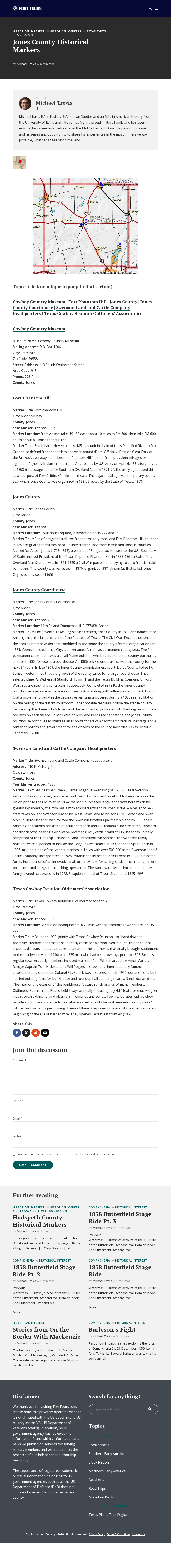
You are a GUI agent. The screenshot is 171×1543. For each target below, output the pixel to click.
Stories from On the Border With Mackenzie (46, 1332)
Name (18, 1101)
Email (18, 1118)
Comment (19, 1060)
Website (18, 1136)
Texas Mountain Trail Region (43, 1211)
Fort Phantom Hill (87, 302)
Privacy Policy (97, 1534)
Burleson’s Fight (112, 1329)
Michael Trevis (26, 64)
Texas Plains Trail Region (108, 1514)
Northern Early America (107, 1471)
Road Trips (97, 1488)
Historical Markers (65, 31)
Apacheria (96, 1479)
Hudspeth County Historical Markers (40, 1220)
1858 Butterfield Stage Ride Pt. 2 (44, 1270)
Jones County (123, 302)
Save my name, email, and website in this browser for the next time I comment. (65, 1154)
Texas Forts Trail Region (108, 1505)
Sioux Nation (99, 1462)
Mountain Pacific (101, 1497)
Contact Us (138, 1534)
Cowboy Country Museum (39, 302)
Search (150, 1409)
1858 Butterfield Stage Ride (120, 1270)
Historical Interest (29, 31)
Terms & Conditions (118, 1534)
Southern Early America (107, 1453)
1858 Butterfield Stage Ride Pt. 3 (120, 1217)
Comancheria (99, 1207)
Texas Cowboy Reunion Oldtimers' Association (92, 313)
